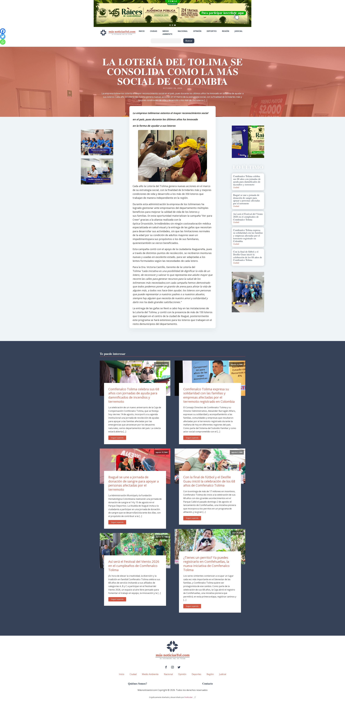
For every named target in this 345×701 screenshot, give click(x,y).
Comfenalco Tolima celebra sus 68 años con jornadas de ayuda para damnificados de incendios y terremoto (133, 395)
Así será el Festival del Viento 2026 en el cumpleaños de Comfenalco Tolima (133, 565)
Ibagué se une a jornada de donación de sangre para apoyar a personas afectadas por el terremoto (133, 483)
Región (225, 31)
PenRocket (188, 697)
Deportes (212, 31)
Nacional (183, 31)
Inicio (142, 31)
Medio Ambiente (167, 32)
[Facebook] (2, 31)
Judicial (238, 31)
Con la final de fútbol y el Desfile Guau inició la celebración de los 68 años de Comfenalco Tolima (209, 481)
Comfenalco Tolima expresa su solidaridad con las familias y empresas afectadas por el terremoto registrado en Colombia (209, 395)
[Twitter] (2, 36)
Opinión (197, 31)
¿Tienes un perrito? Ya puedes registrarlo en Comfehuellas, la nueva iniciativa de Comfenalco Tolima (206, 563)
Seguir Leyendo (117, 438)
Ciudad (153, 31)
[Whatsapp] (2, 42)
